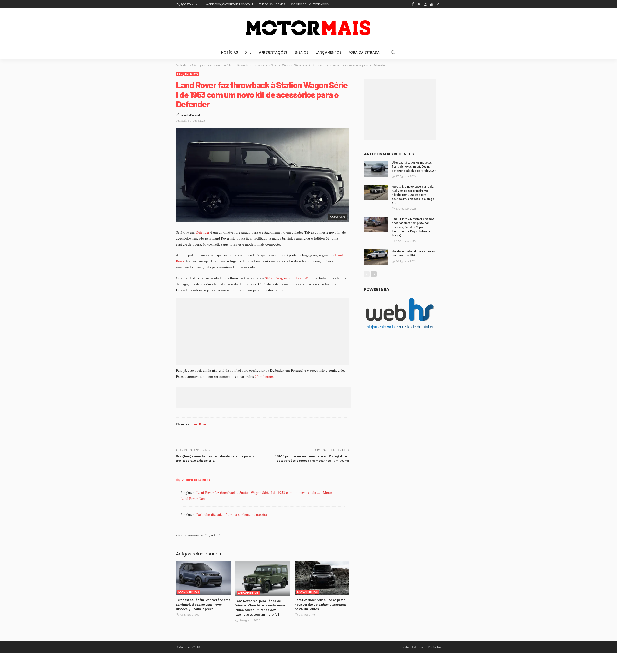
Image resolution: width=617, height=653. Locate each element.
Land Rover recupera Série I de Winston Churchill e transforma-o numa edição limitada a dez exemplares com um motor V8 (260, 608)
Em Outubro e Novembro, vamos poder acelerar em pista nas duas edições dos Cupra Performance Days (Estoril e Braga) (413, 227)
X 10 (248, 52)
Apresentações (273, 52)
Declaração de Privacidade (309, 4)
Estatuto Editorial (412, 647)
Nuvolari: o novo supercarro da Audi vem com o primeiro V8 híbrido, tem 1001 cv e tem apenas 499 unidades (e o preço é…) (413, 195)
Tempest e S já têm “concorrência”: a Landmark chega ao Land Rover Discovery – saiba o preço (203, 604)
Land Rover (199, 424)
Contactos (434, 647)
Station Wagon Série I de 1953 (288, 277)
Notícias (229, 52)
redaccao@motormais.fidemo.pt (229, 4)
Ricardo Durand (190, 115)
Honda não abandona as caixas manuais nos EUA (413, 253)
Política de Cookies (271, 4)
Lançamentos (328, 52)
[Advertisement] (262, 331)
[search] (393, 52)
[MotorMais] (308, 27)
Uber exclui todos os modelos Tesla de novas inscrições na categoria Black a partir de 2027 (413, 166)
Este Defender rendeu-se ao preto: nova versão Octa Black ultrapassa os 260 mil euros (320, 604)
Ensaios (301, 52)
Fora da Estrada (364, 52)
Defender (202, 232)
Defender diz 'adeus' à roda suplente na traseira (231, 514)
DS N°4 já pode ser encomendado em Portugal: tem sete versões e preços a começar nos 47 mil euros (312, 458)
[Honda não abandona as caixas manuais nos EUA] (376, 257)
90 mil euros (264, 376)
